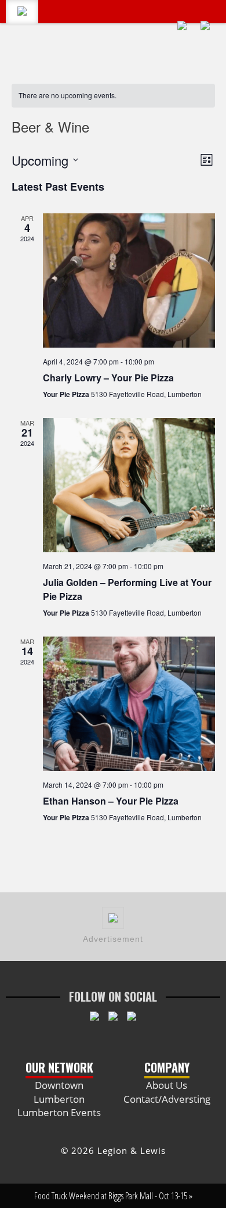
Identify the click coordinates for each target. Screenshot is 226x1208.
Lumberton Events (59, 1112)
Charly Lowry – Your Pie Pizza (108, 377)
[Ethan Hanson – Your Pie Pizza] (129, 704)
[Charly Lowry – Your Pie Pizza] (129, 280)
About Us (166, 1085)
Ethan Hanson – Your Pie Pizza (110, 800)
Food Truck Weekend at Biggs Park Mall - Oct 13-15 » (113, 1195)
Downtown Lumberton (59, 1092)
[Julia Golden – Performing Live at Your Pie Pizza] (129, 485)
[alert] (113, 96)
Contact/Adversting (166, 1099)
